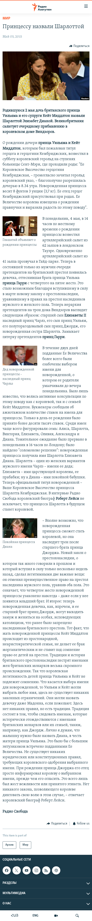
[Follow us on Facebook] (7, 870)
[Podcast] (56, 870)
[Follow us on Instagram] (36, 870)
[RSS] (46, 870)
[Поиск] (77, 915)
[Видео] (56, 915)
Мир (6, 18)
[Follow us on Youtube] (26, 870)
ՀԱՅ (14, 915)
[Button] (79, 46)
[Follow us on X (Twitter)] (16, 870)
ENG (35, 915)
